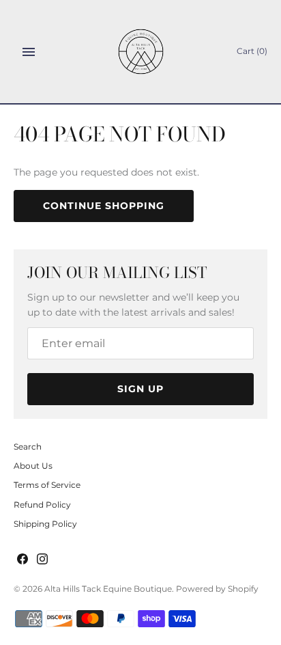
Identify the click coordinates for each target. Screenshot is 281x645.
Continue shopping (103, 206)
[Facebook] (22, 559)
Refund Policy (42, 504)
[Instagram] (42, 559)
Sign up (140, 389)
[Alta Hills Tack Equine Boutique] (140, 51)
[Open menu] (29, 52)
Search (28, 446)
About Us (33, 466)
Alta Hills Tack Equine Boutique (108, 589)
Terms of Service (47, 485)
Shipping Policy (45, 524)
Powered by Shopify (217, 589)
